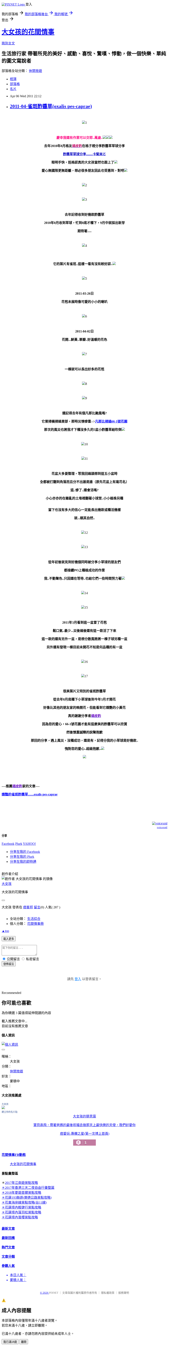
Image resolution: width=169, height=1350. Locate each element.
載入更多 (8, 938)
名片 (13, 89)
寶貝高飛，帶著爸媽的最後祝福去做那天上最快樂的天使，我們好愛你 (84, 1125)
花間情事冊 (35, 923)
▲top (5, 931)
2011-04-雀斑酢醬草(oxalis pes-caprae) (51, 106)
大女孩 (7, 884)
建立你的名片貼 (10, 1112)
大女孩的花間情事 (28, 32)
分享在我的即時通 (23, 861)
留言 (37, 907)
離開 (23, 1341)
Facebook (8, 843)
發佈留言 (8, 964)
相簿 (13, 79)
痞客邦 (28, 907)
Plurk (18, 843)
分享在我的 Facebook (25, 851)
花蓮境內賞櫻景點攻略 (21, 1217)
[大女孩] (3, 1108)
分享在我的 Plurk (22, 856)
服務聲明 (123, 1292)
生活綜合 (33, 918)
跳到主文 (8, 43)
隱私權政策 (107, 1292)
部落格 (15, 84)
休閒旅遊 (35, 71)
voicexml (162, 827)
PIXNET (53, 1292)
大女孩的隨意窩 (84, 1116)
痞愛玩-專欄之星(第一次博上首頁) (84, 1138)
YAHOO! (29, 843)
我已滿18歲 (10, 1341)
